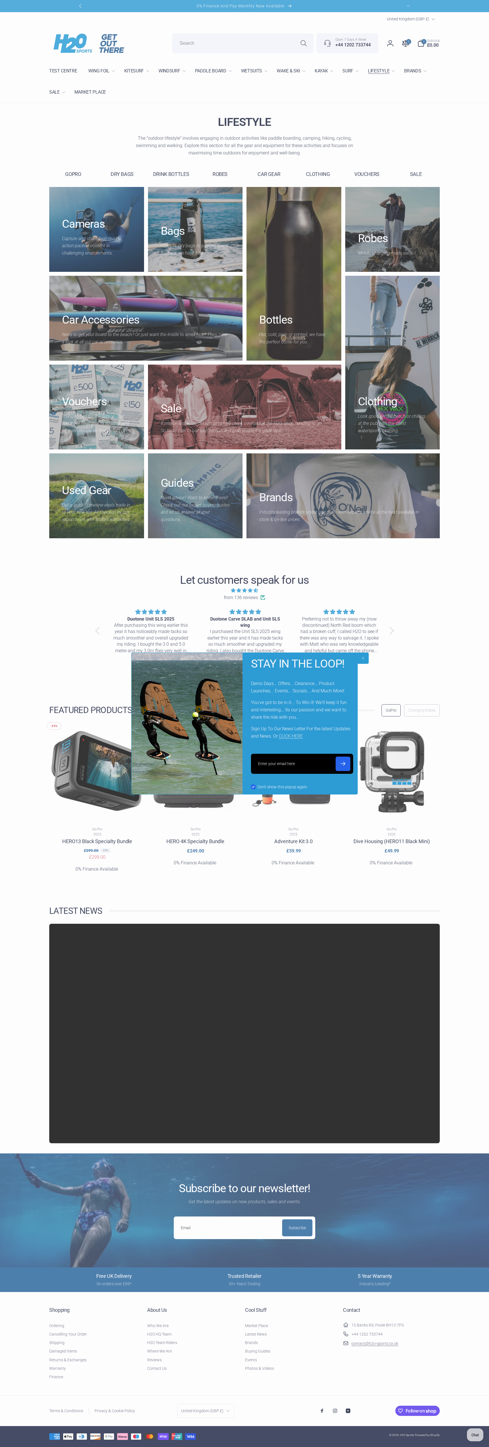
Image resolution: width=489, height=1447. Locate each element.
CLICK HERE (291, 736)
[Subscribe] (343, 764)
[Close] (363, 658)
